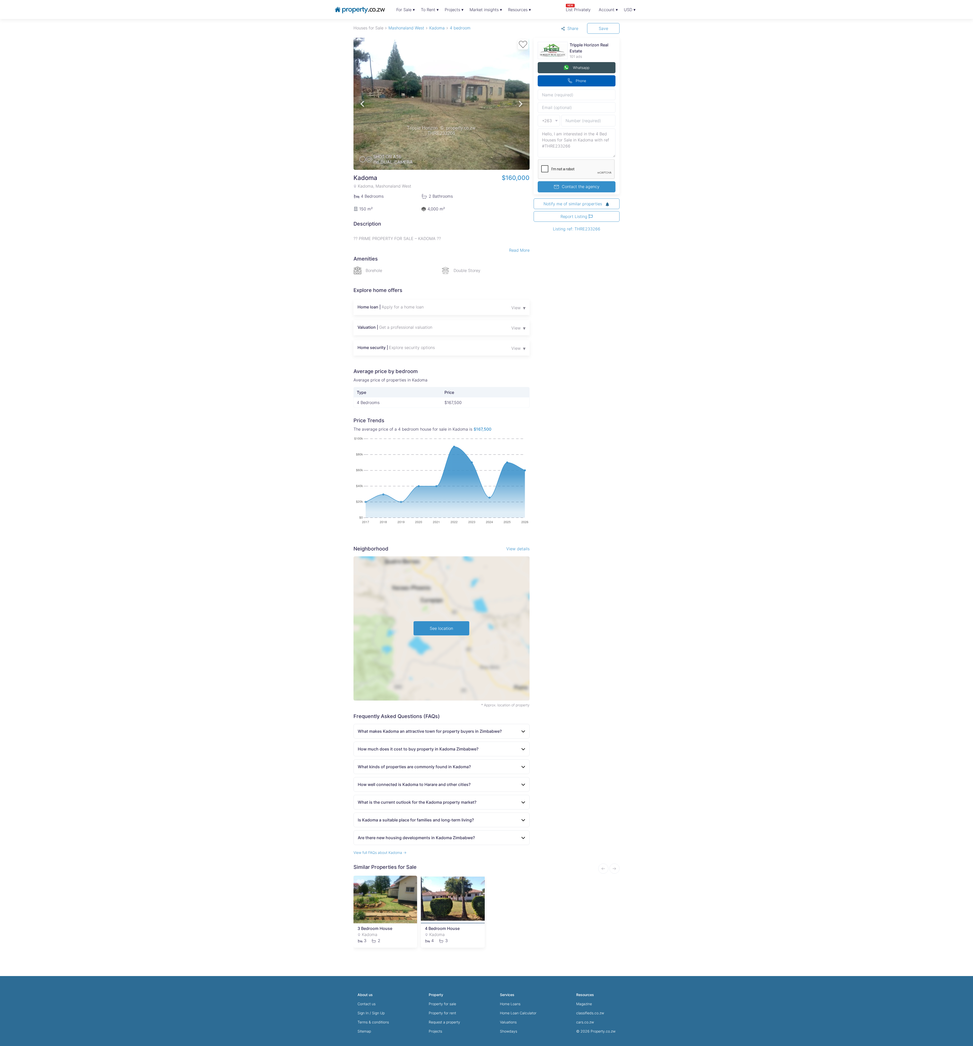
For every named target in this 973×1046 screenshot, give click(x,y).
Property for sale (442, 1004)
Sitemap (364, 1031)
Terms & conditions (373, 1022)
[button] (362, 104)
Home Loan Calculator (518, 1013)
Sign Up (378, 1013)
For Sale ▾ (405, 9)
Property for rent (442, 1013)
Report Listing (574, 216)
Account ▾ (608, 9)
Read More (519, 250)
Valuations (508, 1022)
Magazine (584, 1004)
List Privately (578, 8)
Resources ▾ (519, 9)
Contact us (367, 1004)
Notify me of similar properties (573, 203)
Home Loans (510, 1004)
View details (518, 548)
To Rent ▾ (430, 9)
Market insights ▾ (486, 9)
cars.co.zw (585, 1022)
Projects (435, 1031)
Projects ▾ (454, 9)
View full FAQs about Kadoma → (379, 852)
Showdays (508, 1031)
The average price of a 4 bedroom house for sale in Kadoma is (422, 429)
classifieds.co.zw (590, 1013)
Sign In (363, 1013)
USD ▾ (629, 9)
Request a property (444, 1022)
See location (441, 628)
